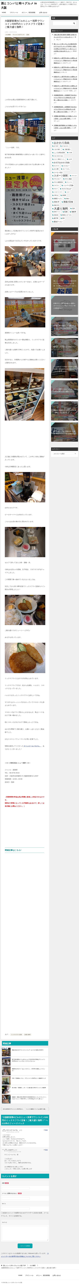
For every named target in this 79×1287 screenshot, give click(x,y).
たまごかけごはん (58, 156)
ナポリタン (56, 185)
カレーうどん (66, 169)
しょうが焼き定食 (59, 152)
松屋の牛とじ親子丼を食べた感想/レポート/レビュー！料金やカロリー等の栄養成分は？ (65, 60)
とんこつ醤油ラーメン (59, 159)
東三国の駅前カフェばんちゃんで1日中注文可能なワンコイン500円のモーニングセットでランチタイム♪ (28, 1060)
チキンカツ (74, 175)
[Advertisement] (25, 83)
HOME (4, 12)
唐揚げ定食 (68, 202)
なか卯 (70, 159)
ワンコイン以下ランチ (18, 34)
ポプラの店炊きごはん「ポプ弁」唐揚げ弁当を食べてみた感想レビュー (64, 390)
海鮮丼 (73, 212)
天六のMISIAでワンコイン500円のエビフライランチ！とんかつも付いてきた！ (14, 1109)
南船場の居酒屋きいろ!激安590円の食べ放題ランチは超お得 (64, 411)
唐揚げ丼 (56, 202)
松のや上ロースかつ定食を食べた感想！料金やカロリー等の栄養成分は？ (64, 432)
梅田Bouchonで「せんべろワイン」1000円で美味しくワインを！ (28, 1069)
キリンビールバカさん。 (32, 746)
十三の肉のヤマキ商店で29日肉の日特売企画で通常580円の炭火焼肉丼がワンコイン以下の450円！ (65, 369)
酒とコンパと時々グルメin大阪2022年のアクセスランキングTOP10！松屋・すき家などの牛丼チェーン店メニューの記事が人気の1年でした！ (64, 284)
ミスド (68, 192)
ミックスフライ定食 (16, 1034)
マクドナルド (67, 189)
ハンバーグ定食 (68, 185)
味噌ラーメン (58, 198)
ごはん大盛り (57, 149)
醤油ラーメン (58, 221)
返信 (46, 1130)
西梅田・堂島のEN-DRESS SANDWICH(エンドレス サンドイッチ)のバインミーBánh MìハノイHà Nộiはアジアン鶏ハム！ (29, 1097)
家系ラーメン (57, 211)
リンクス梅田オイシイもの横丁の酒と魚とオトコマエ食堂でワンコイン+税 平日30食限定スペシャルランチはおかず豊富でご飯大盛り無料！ (37, 1109)
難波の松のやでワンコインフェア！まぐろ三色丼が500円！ (28, 1050)
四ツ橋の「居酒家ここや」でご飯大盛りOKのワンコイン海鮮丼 (29, 1087)
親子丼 (56, 218)
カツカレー (66, 165)
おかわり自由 (61, 142)
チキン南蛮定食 (58, 182)
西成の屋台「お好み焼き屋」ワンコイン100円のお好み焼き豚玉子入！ (64, 263)
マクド (56, 188)
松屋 (65, 212)
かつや (56, 146)
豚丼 (63, 218)
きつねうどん (65, 146)
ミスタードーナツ (58, 192)
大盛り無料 (27, 1034)
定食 (28, 34)
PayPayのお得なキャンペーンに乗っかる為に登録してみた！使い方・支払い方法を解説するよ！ (64, 242)
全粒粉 (64, 195)
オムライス (56, 165)
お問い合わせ (43, 12)
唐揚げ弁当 (56, 205)
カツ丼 (56, 169)
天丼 (73, 208)
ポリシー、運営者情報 (28, 12)
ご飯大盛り (67, 149)
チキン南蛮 (68, 179)
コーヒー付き (58, 172)
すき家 (70, 152)
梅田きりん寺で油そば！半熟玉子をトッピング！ (64, 348)
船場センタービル (66, 215)
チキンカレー (57, 179)
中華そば (56, 195)
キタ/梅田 (8, 34)
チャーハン (69, 182)
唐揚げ (67, 198)
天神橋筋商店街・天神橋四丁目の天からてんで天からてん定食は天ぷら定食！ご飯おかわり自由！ (65, 97)
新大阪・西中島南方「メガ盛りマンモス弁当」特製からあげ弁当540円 (64, 327)
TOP (14, 1265)
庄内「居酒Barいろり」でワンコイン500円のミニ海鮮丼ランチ (29, 1078)
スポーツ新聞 (61, 175)
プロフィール (14, 12)
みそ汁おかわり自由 (62, 162)
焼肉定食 (56, 215)
